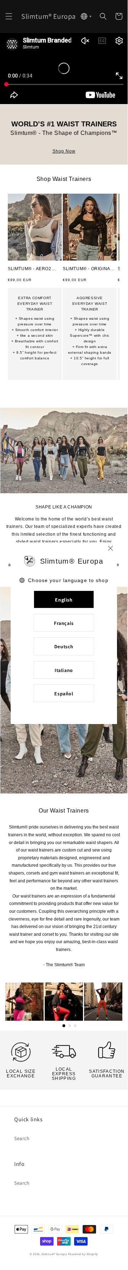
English (63, 600)
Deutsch (63, 646)
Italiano (64, 670)
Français (64, 623)
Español (63, 693)
